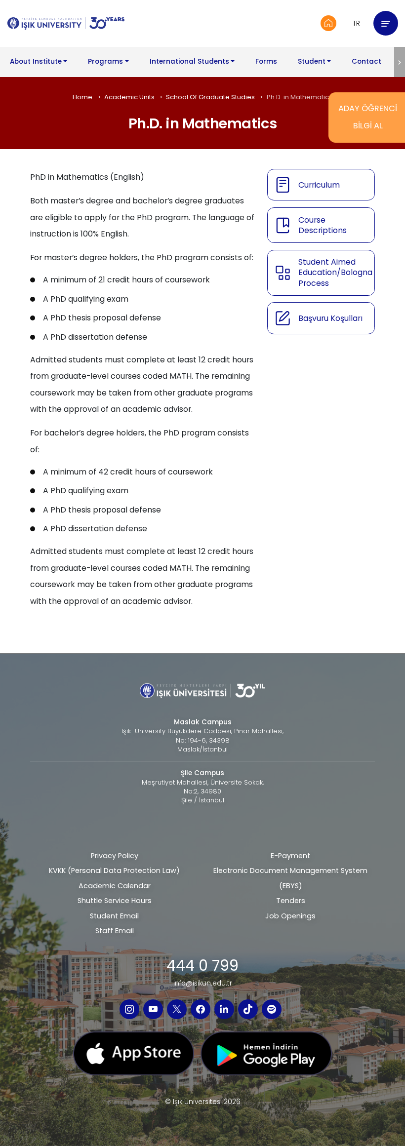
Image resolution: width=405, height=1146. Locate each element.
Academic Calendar (115, 886)
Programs (105, 61)
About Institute (36, 61)
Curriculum (319, 185)
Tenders (290, 901)
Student (311, 61)
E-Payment (290, 856)
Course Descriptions (322, 225)
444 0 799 (202, 965)
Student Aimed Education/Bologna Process (335, 272)
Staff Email (114, 931)
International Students (189, 61)
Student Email (114, 916)
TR (356, 23)
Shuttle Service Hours (115, 901)
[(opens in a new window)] (129, 1009)
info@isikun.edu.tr (202, 983)
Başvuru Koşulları (330, 318)
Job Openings (290, 916)
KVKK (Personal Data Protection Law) (114, 870)
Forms (266, 61)
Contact (366, 61)
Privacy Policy (114, 856)
